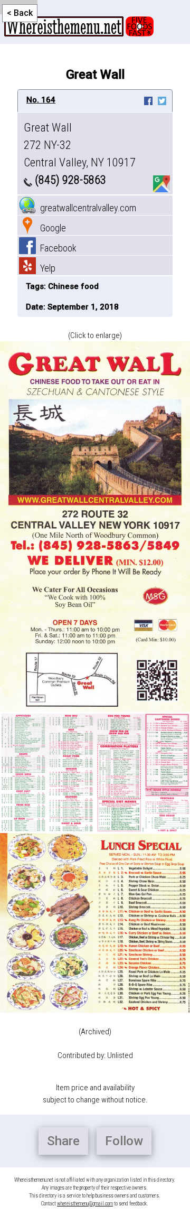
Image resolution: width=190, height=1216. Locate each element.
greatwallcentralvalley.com (86, 207)
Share (63, 1141)
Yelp (45, 268)
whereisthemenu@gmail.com (85, 1203)
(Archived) (95, 1031)
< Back (20, 13)
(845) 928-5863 (69, 179)
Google (51, 227)
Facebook (56, 248)
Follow (124, 1141)
